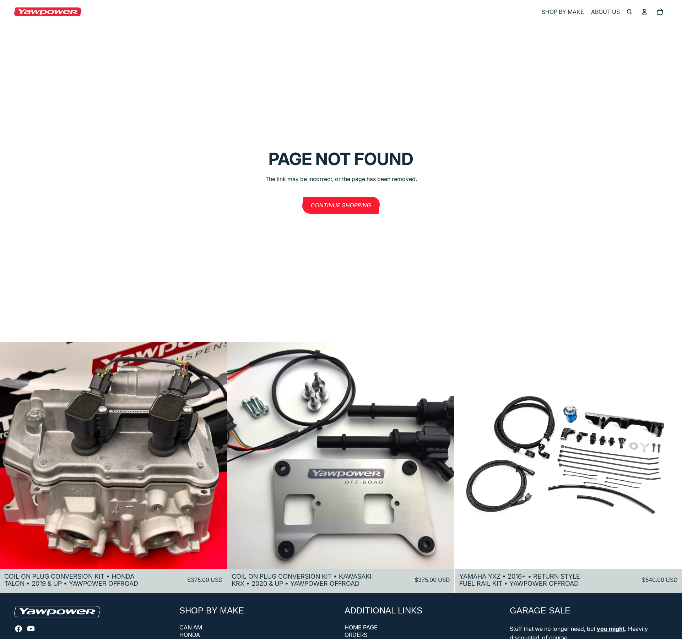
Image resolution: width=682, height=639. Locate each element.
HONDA (189, 634)
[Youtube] (31, 628)
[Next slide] (216, 455)
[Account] (644, 12)
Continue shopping (341, 205)
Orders (356, 634)
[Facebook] (18, 628)
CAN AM (190, 627)
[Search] (629, 12)
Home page (361, 627)
